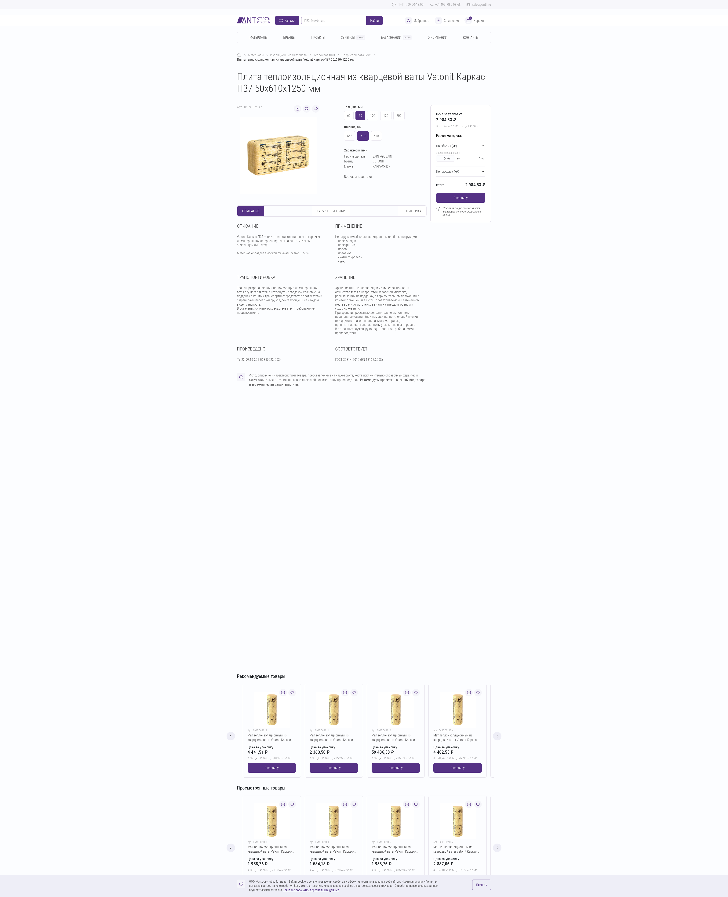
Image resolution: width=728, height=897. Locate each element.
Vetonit (378, 161)
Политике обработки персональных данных (311, 890)
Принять (481, 885)
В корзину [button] (461, 198)
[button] (497, 736)
